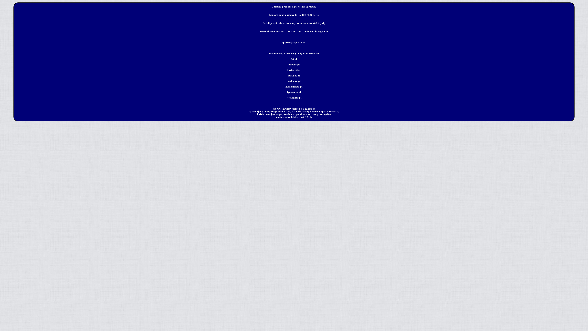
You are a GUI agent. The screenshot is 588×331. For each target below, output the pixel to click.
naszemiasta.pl (294, 86)
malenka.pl (294, 81)
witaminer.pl (294, 97)
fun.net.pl (294, 75)
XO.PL (302, 42)
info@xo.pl (321, 31)
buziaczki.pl (294, 70)
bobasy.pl (294, 64)
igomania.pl (294, 92)
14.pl (294, 59)
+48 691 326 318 (285, 31)
